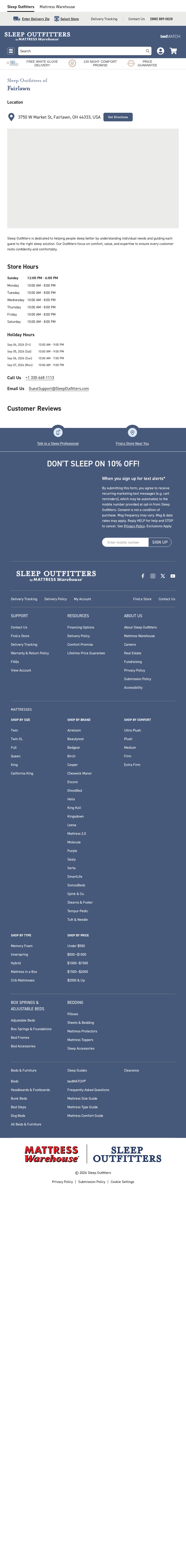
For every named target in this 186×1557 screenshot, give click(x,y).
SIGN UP (160, 542)
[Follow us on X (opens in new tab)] (163, 576)
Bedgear (73, 747)
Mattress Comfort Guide (85, 1115)
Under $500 (76, 945)
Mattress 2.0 (76, 833)
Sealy (71, 859)
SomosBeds (76, 885)
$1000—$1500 (77, 963)
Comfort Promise (80, 644)
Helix (71, 799)
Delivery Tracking (104, 19)
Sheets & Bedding (80, 1022)
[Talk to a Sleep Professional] (58, 432)
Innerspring (19, 954)
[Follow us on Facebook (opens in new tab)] (143, 576)
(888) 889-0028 (161, 19)
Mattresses (21, 709)
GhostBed (74, 790)
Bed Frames (20, 1037)
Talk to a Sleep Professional (58, 443)
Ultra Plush (132, 730)
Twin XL (17, 739)
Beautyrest (75, 739)
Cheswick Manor (79, 773)
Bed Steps (18, 1107)
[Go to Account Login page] (160, 51)
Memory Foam (22, 945)
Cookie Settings (122, 1181)
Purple (72, 850)
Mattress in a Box (24, 971)
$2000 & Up (76, 980)
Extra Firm (132, 764)
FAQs (15, 661)
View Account (21, 670)
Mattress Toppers (80, 1039)
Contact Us (136, 19)
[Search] (147, 51)
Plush (128, 739)
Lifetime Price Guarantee (86, 653)
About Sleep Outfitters (140, 627)
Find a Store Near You (132, 443)
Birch (71, 756)
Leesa (71, 825)
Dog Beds (18, 1115)
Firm (127, 756)
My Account (82, 599)
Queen (15, 756)
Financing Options (80, 627)
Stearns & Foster (80, 902)
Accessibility (133, 687)
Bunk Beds (19, 1098)
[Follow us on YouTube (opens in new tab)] (173, 576)
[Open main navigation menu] (11, 51)
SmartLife (74, 876)
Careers (130, 644)
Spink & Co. (76, 893)
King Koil (74, 807)
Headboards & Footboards (30, 1089)
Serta (71, 868)
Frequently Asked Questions (88, 1089)
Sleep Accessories (80, 1048)
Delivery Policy (55, 599)
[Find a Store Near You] (132, 432)
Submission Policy (137, 679)
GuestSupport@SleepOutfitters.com (59, 388)
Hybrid (16, 963)
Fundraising (133, 661)
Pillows (72, 1014)
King (14, 764)
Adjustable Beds (23, 1020)
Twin (14, 730)
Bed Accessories (23, 1046)
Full (14, 747)
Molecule (74, 842)
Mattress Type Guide (82, 1107)
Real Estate (132, 653)
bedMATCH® (76, 1081)
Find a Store (142, 599)
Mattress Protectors (82, 1031)
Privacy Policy (134, 526)
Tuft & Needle (77, 919)
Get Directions (118, 117)
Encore (72, 782)
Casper (72, 764)
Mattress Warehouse (57, 6)
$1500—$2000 (77, 971)
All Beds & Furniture (26, 1124)
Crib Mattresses (22, 980)
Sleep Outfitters (20, 6)
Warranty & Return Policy (30, 653)
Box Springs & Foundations (31, 1029)
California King (22, 773)
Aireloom (74, 730)
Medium (130, 747)
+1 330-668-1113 (40, 377)
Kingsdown (75, 816)
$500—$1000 (76, 954)
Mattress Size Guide (82, 1098)
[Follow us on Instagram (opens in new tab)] (153, 576)
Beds (14, 1081)
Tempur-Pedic (77, 911)
